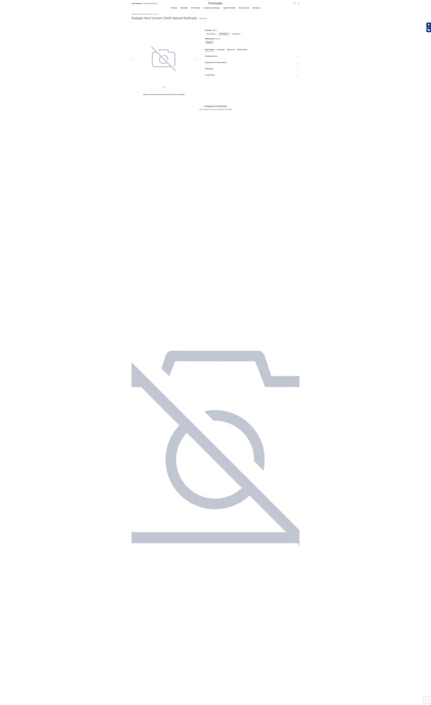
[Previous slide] (131, 59)
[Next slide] (196, 59)
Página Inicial (136, 14)
